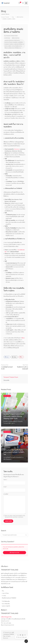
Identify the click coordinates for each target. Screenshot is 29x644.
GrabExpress (17, 40)
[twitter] (18, 635)
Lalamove (6, 42)
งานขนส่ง (6, 44)
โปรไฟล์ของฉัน (6, 601)
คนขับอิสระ (20, 42)
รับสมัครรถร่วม (18, 46)
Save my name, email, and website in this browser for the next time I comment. (15, 516)
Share (7, 357)
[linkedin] (20, 635)
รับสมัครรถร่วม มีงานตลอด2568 (22, 367)
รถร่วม (13, 46)
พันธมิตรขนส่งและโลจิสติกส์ (9, 598)
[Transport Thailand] (5, 3)
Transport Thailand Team (11, 35)
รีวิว (3, 591)
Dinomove (16, 149)
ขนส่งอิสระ (15, 42)
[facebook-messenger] (23, 635)
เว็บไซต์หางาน (18, 47)
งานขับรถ (11, 44)
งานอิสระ (10, 46)
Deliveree (6, 40)
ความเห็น (6, 494)
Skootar (11, 42)
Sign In (23, 3)
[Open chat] (26, 641)
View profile (6, 380)
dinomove (11, 40)
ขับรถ (23, 338)
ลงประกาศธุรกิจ (6, 606)
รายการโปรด (5, 593)
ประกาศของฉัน (6, 603)
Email (5, 487)
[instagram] (25, 635)
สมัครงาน (6, 47)
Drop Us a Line (15, 552)
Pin (21, 357)
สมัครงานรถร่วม (15, 38)
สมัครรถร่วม (11, 47)
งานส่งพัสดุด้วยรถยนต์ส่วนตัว (7, 367)
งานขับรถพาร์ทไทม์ (18, 44)
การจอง (4, 595)
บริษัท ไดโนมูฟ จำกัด (6, 617)
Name (5, 480)
